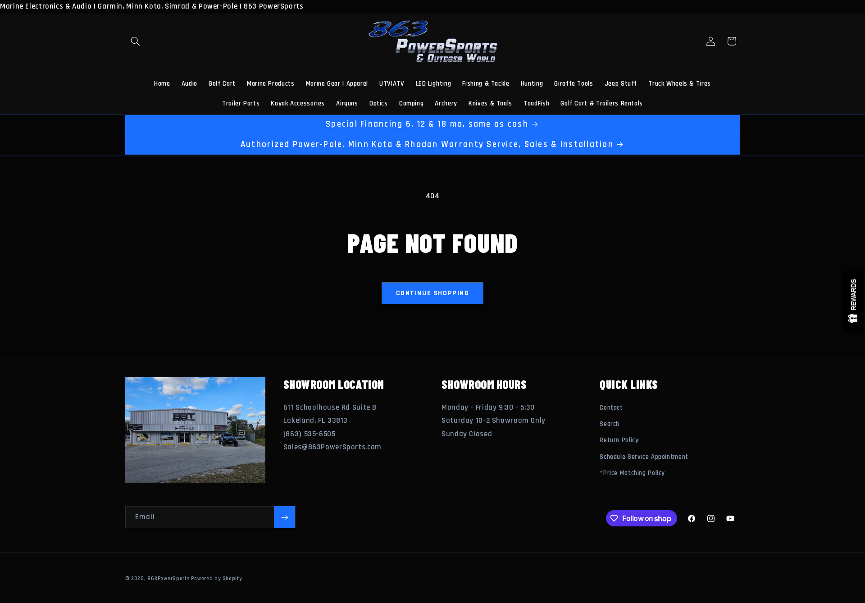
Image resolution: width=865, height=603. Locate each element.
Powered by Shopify (216, 578)
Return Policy (619, 440)
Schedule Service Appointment (644, 456)
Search (609, 424)
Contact (611, 407)
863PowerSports (168, 578)
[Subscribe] (284, 517)
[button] (135, 41)
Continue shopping (432, 292)
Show (853, 302)
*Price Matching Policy (632, 473)
